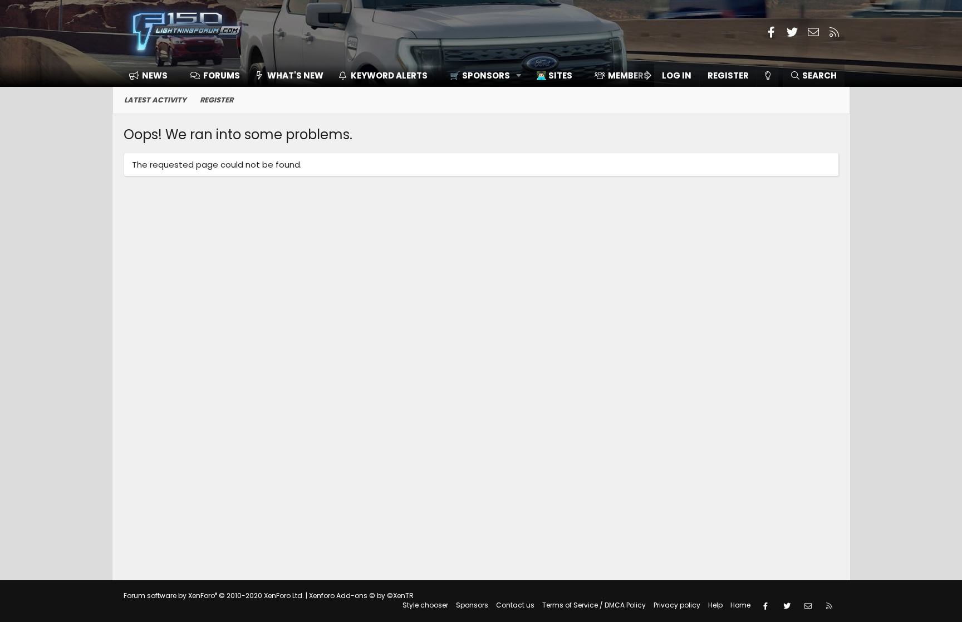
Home (740, 605)
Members (628, 75)
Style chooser (425, 605)
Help (715, 605)
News (155, 75)
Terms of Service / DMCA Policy (594, 605)
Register (216, 100)
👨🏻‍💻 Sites (554, 75)
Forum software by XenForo (214, 595)
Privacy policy (677, 605)
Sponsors (472, 605)
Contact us (515, 605)
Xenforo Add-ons (361, 595)
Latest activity (155, 100)
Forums (221, 75)
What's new (295, 75)
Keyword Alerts (389, 75)
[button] (482, 75)
